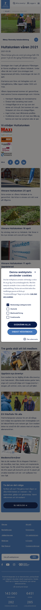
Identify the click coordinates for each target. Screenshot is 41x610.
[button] (30, 339)
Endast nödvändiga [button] (22, 332)
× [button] (35, 272)
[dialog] (20, 305)
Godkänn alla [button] (22, 324)
